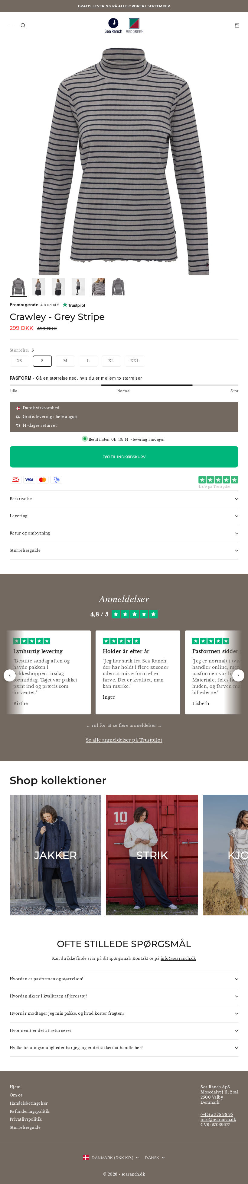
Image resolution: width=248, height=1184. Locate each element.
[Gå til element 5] (98, 286)
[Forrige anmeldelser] (10, 675)
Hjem (15, 1087)
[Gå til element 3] (58, 286)
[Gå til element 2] (38, 286)
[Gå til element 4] (78, 286)
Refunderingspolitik (29, 1111)
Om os (16, 1095)
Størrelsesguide (25, 1127)
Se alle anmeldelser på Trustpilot (124, 740)
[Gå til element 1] (18, 286)
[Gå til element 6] (118, 286)
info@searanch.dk (178, 958)
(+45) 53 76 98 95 (217, 1114)
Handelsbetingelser (29, 1103)
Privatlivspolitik (25, 1119)
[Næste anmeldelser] (238, 675)
